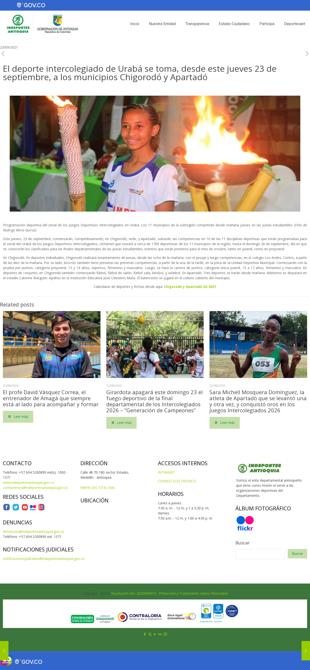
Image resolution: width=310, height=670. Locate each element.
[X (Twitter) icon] (150, 634)
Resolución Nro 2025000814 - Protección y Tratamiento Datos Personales (169, 593)
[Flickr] (33, 509)
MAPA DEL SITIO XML (97, 487)
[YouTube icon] (155, 634)
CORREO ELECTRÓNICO (177, 481)
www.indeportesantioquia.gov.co (28, 482)
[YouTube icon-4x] (24, 509)
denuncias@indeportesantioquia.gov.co (33, 531)
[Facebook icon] (145, 634)
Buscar (242, 542)
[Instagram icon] (165, 634)
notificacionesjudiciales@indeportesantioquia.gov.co (44, 558)
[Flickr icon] (160, 634)
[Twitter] (15, 509)
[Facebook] (6, 509)
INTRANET (166, 472)
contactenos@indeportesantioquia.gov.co (35, 487)
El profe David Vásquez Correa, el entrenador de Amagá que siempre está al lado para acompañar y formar (51, 398)
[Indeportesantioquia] (42, 24)
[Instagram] (41, 509)
